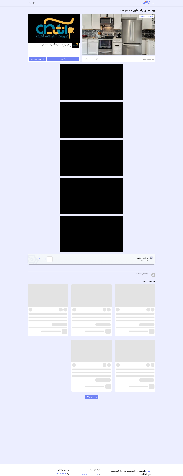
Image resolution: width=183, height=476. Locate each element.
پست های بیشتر (92, 397)
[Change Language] (34, 3)
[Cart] (30, 3)
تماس (61, 59)
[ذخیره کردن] (100, 59)
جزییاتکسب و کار (36, 59)
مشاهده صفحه (36, 259)
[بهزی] (146, 3)
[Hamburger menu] (153, 3)
